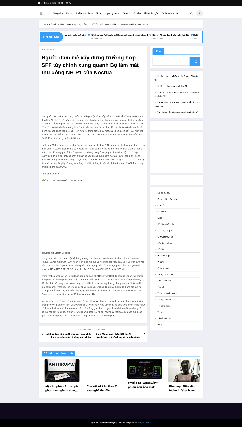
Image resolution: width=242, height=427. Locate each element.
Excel (159, 218)
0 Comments (49, 49)
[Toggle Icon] (41, 14)
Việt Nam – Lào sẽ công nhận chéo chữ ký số (177, 112)
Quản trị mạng (163, 268)
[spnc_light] (199, 13)
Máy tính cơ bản (164, 243)
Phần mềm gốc (151, 13)
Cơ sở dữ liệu (163, 193)
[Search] (191, 14)
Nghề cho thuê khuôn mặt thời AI (172, 86)
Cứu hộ (137, 13)
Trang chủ (58, 13)
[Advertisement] (93, 97)
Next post (100, 329)
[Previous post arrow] (42, 334)
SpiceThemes (145, 423)
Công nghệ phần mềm (167, 199)
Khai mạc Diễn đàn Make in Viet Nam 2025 (179, 388)
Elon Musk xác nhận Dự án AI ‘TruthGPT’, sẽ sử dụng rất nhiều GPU (118, 335)
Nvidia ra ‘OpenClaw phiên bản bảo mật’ (140, 385)
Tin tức (69, 13)
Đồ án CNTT (163, 212)
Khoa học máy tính (165, 230)
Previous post (84, 329)
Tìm (158, 51)
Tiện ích (126, 13)
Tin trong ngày (92, 38)
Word (159, 325)
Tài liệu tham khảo (170, 13)
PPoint (160, 262)
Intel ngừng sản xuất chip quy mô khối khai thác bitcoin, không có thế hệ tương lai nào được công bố (68, 335)
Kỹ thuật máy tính (165, 237)
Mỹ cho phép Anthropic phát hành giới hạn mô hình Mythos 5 (115, 35)
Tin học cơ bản (83, 13)
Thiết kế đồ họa (164, 281)
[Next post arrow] (144, 334)
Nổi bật (160, 249)
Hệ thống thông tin (165, 224)
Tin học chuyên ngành (106, 13)
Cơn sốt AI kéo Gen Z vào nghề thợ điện (166, 35)
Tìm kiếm (195, 61)
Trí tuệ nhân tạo (164, 318)
